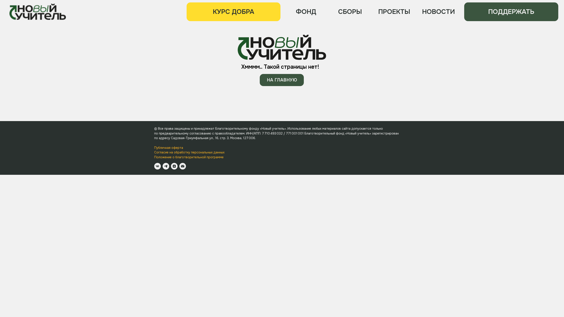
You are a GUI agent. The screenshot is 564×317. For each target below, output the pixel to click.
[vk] (157, 166)
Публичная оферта (168, 148)
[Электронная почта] (182, 166)
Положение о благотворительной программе (189, 157)
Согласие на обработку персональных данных (189, 152)
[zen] (174, 166)
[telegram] (166, 166)
